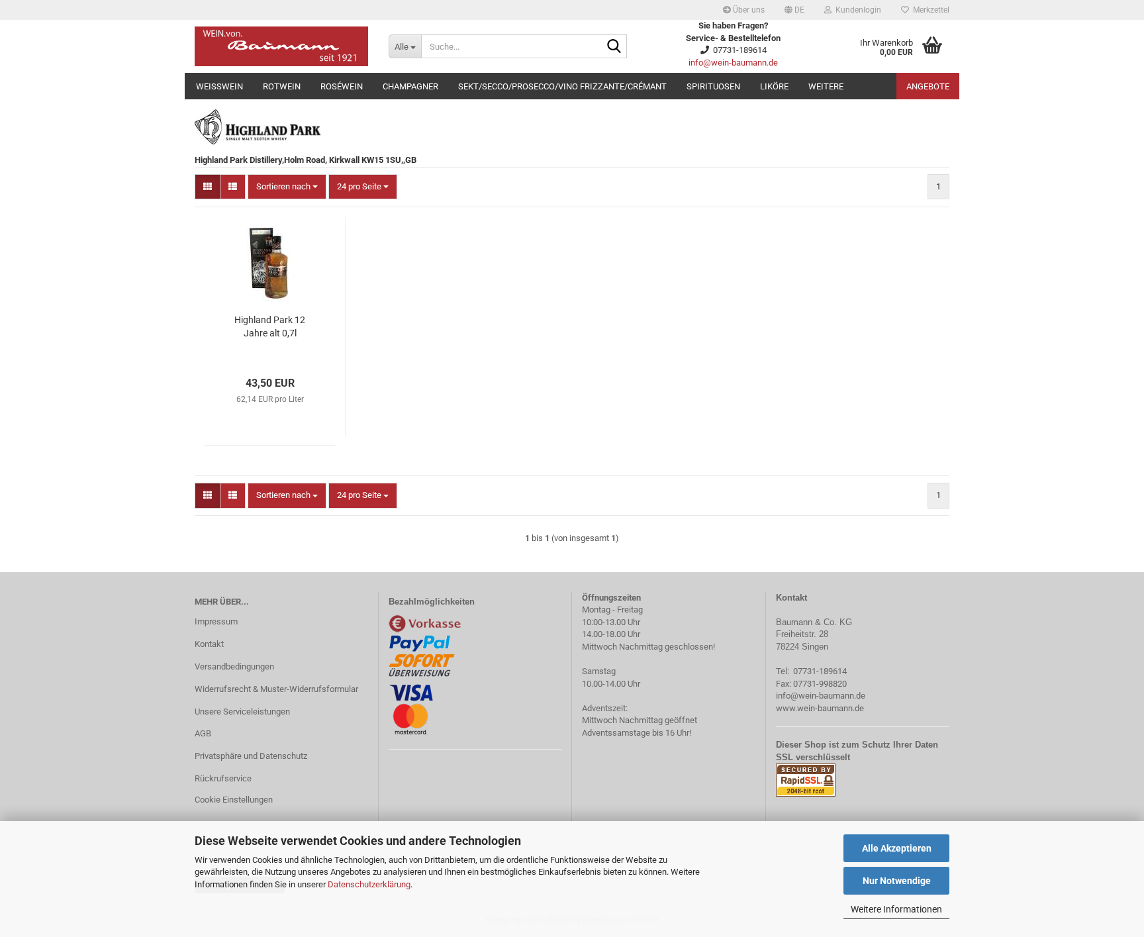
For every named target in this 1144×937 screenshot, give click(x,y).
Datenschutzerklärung (369, 884)
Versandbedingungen (234, 666)
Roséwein (341, 86)
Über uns (748, 10)
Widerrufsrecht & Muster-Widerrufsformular (276, 689)
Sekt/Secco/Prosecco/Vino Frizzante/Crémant (562, 86)
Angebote (927, 86)
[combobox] (287, 187)
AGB (203, 733)
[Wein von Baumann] (282, 46)
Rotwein (282, 86)
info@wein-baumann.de (733, 63)
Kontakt (209, 644)
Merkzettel (929, 10)
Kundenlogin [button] (856, 10)
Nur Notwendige (897, 880)
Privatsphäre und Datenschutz (251, 756)
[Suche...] (614, 47)
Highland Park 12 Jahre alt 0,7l (269, 326)
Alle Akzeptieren (896, 848)
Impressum (216, 621)
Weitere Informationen (896, 909)
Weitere (825, 86)
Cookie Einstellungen (234, 800)
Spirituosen (713, 86)
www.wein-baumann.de (820, 708)
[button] (794, 10)
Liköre (774, 86)
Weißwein (219, 86)
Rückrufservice (223, 778)
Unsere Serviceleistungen (242, 711)
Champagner (410, 86)
